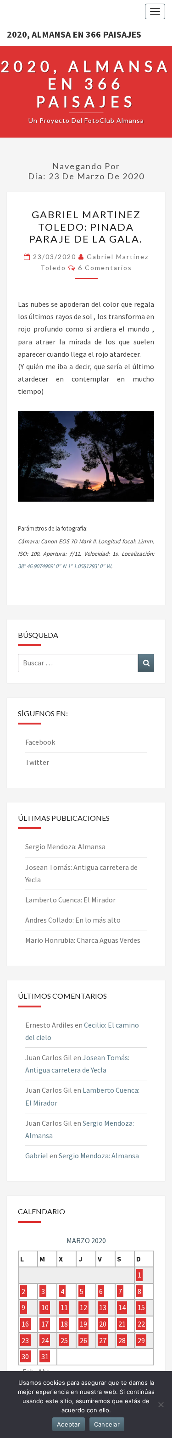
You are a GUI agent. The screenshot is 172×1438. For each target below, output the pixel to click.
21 (122, 1323)
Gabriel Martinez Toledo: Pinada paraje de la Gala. (86, 226)
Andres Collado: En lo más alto (73, 919)
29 (141, 1340)
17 (45, 1323)
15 (141, 1307)
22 (141, 1323)
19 (83, 1323)
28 (122, 1340)
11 (64, 1307)
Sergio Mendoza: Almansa (65, 846)
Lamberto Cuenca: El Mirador (70, 899)
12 (83, 1307)
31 (45, 1356)
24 (45, 1340)
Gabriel (36, 1155)
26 (83, 1340)
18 (64, 1323)
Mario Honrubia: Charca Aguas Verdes (82, 940)
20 (102, 1323)
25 (64, 1340)
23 (25, 1340)
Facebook (40, 742)
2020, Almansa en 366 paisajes (74, 34)
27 (102, 1340)
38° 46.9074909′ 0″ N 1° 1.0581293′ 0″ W (64, 566)
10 (45, 1307)
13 (102, 1307)
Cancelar (107, 1424)
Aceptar (68, 1424)
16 (25, 1323)
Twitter (37, 762)
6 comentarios (105, 267)
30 (25, 1356)
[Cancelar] (160, 1404)
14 (122, 1307)
